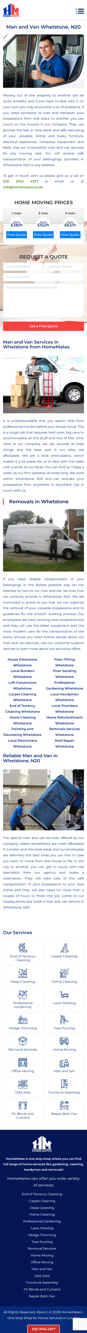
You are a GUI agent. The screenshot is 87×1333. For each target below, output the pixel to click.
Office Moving (42, 1262)
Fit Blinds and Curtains (42, 1289)
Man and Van (42, 1269)
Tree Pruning (42, 1242)
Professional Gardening (42, 1221)
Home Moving (42, 1255)
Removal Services (42, 1248)
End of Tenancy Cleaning (42, 1194)
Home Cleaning (42, 1214)
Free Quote (16, 235)
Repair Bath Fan (42, 1296)
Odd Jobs (42, 1276)
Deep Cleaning (42, 1208)
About (41, 1312)
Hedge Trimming (42, 1235)
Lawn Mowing (42, 1228)
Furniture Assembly (42, 1282)
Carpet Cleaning (42, 1201)
